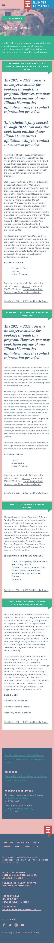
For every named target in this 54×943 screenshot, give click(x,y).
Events (6, 847)
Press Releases (40, 860)
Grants (37, 843)
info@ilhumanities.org (16, 885)
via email (26, 286)
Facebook (16, 579)
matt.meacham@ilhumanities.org (21, 909)
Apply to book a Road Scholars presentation (26, 776)
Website (15, 576)
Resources (7, 860)
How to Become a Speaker (17, 706)
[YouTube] (23, 926)
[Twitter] (11, 926)
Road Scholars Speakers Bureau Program (24, 755)
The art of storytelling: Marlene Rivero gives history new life (30, 563)
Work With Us (23, 860)
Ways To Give (32, 847)
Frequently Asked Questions (17, 712)
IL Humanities (39, 6)
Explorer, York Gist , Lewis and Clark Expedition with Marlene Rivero (28, 569)
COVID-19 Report (11, 863)
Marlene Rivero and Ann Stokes (26, 573)
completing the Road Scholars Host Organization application (23, 290)
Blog (18, 847)
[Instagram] (17, 926)
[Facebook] (5, 926)
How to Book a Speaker (15, 700)
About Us (7, 843)
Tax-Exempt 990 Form (26, 857)
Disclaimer (8, 857)
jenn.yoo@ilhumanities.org (17, 798)
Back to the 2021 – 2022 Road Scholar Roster (26, 301)
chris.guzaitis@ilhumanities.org (19, 808)
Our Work (23, 843)
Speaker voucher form (15, 780)
